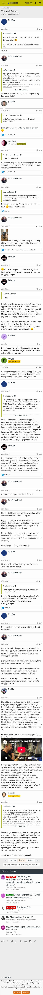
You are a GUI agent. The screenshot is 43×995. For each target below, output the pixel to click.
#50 (40, 367)
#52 (40, 454)
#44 (40, 150)
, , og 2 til (20, 250)
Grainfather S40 (23, 907)
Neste (29, 860)
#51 (40, 391)
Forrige (13, 860)
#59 (40, 698)
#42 (40, 65)
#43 (40, 110)
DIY (14, 932)
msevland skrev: (8, 192)
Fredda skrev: (7, 807)
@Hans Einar (11, 128)
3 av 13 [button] (21, 860)
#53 (40, 490)
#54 (40, 509)
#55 (40, 560)
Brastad (5, 14)
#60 (40, 802)
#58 (40, 644)
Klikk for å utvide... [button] (21, 89)
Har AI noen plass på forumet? (19, 917)
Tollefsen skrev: (8, 294)
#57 (40, 623)
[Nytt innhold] (35, 3)
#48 (40, 289)
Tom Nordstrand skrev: (11, 115)
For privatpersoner (19, 887)
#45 (40, 187)
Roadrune (9, 932)
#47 (40, 265)
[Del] (36, 29)
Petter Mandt (10, 919)
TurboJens (9, 887)
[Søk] (40, 3)
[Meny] (3, 3)
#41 (40, 29)
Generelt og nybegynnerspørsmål (26, 919)
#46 (40, 226)
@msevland (7, 80)
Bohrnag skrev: (8, 34)
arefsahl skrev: (8, 70)
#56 (40, 581)
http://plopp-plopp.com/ (29, 128)
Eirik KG (8, 910)
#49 (40, 344)
